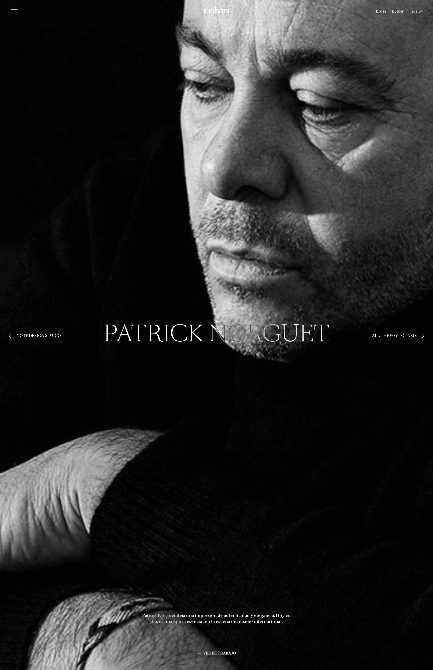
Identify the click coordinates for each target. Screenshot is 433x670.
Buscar (397, 11)
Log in (381, 11)
